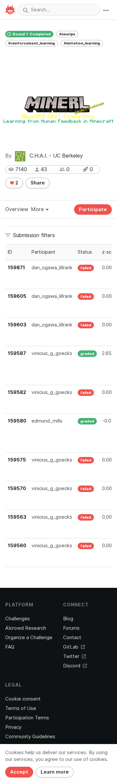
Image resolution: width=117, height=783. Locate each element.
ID (10, 252)
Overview (16, 209)
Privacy (13, 727)
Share (38, 183)
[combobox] (59, 10)
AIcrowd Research (25, 628)
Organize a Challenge (28, 637)
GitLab (70, 647)
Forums (71, 628)
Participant (43, 252)
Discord (71, 666)
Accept (19, 772)
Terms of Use (20, 708)
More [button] (38, 209)
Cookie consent (23, 699)
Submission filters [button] (34, 235)
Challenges (17, 619)
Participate (93, 209)
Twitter (71, 656)
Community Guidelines (30, 736)
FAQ (9, 647)
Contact (72, 637)
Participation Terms (27, 718)
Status (85, 252)
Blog (68, 619)
